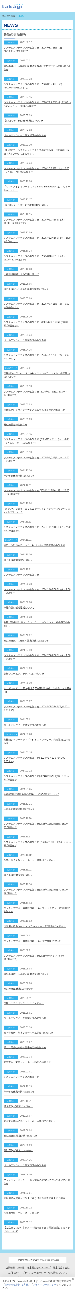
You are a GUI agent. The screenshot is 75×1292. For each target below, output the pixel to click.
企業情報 (10, 1267)
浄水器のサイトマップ (39, 1267)
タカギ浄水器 (8, 16)
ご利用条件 (14, 1272)
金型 (67, 1267)
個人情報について (57, 1272)
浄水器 (21, 1267)
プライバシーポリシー (34, 1272)
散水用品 (57, 1267)
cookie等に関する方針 (16, 1284)
